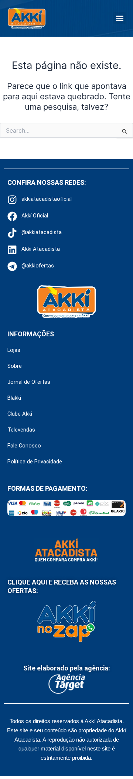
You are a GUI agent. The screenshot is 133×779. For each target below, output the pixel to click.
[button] (119, 18)
